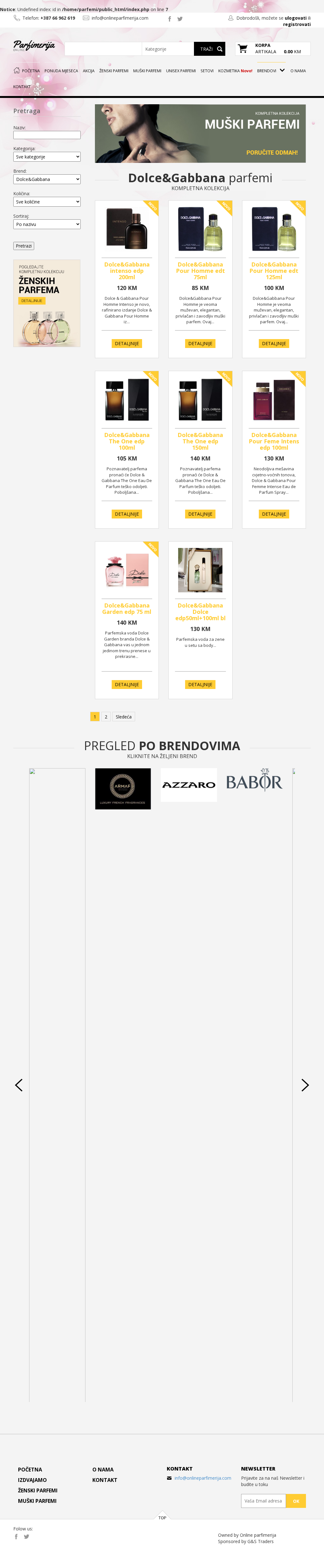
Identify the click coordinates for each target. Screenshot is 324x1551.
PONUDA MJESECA (61, 71)
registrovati (297, 24)
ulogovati (296, 18)
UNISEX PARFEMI (181, 71)
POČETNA (31, 71)
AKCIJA (89, 71)
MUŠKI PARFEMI (147, 71)
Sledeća (124, 717)
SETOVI (207, 71)
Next (305, 1085)
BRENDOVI (266, 71)
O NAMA (298, 71)
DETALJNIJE (127, 343)
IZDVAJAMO (32, 1480)
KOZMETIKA (235, 71)
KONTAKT (22, 86)
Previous (18, 1085)
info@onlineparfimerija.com (203, 1478)
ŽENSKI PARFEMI (113, 71)
